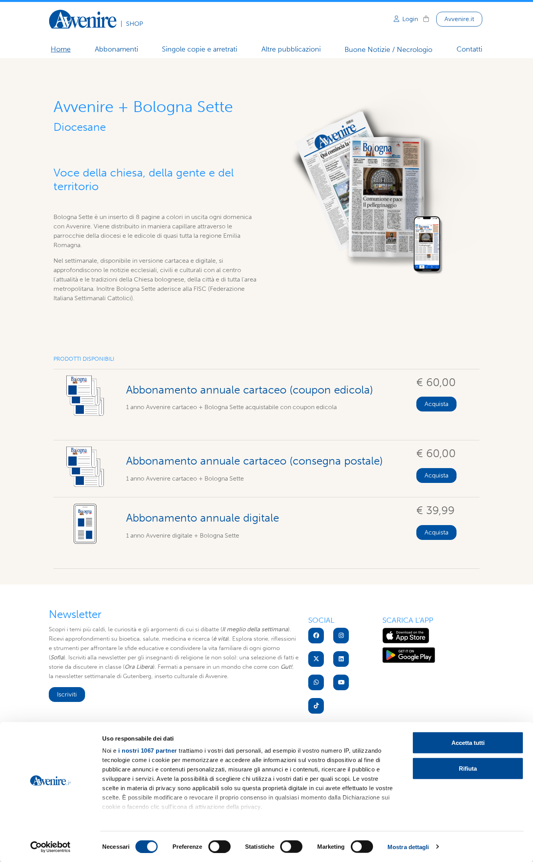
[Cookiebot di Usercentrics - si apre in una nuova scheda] (50, 847)
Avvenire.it (459, 19)
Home (61, 49)
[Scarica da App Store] (405, 634)
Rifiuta (468, 768)
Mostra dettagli (408, 846)
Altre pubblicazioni (291, 49)
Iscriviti (67, 694)
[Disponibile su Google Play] (408, 654)
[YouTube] (341, 682)
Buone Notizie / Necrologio (388, 49)
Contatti (469, 49)
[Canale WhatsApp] (316, 682)
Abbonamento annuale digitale (202, 517)
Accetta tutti (468, 742)
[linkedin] (341, 659)
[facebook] (316, 635)
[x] (316, 659)
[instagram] (341, 635)
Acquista (436, 404)
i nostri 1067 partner (147, 750)
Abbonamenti (116, 49)
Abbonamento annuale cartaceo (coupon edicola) (249, 389)
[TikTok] (316, 706)
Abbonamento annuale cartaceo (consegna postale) (254, 460)
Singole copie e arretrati (199, 49)
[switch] (219, 846)
